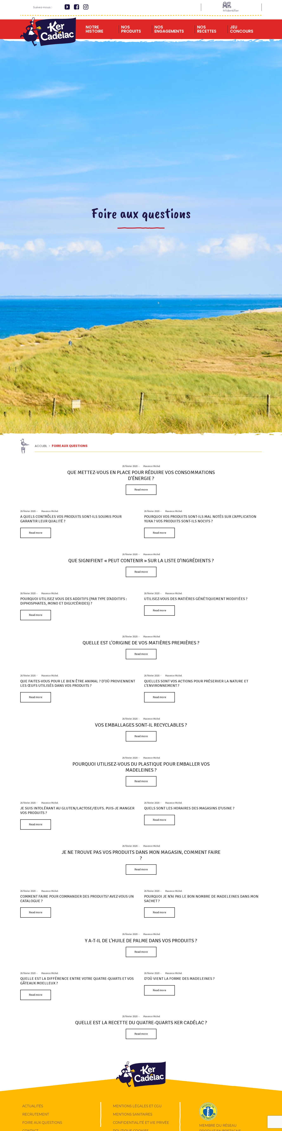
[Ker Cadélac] (48, 27)
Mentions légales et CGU (137, 1106)
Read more (141, 489)
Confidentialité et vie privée (141, 1123)
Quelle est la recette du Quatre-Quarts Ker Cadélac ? (141, 1023)
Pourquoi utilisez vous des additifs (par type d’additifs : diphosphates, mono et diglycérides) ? (73, 601)
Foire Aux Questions (42, 1123)
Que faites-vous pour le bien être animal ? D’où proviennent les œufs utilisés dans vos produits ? (77, 683)
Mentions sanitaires (132, 1114)
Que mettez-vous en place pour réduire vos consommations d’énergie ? (141, 475)
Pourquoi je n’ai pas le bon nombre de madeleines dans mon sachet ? (201, 898)
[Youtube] (67, 8)
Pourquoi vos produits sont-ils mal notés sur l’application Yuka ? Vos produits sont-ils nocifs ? (200, 518)
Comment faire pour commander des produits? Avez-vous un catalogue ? (77, 898)
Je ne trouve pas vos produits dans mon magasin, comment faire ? (141, 855)
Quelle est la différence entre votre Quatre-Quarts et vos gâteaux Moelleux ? (77, 981)
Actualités (32, 1106)
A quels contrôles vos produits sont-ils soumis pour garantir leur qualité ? (71, 518)
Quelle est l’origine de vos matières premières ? (141, 643)
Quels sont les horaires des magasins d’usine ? (189, 808)
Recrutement (35, 1114)
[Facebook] (76, 8)
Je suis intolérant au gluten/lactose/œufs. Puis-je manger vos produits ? (77, 810)
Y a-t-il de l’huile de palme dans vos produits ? (141, 940)
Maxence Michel (150, 466)
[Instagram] (85, 8)
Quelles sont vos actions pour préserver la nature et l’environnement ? (196, 683)
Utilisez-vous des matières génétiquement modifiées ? (195, 598)
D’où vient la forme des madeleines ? (179, 979)
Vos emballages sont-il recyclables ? (141, 725)
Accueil (41, 446)
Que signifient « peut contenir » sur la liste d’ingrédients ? (141, 560)
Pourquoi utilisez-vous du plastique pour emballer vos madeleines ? (141, 767)
